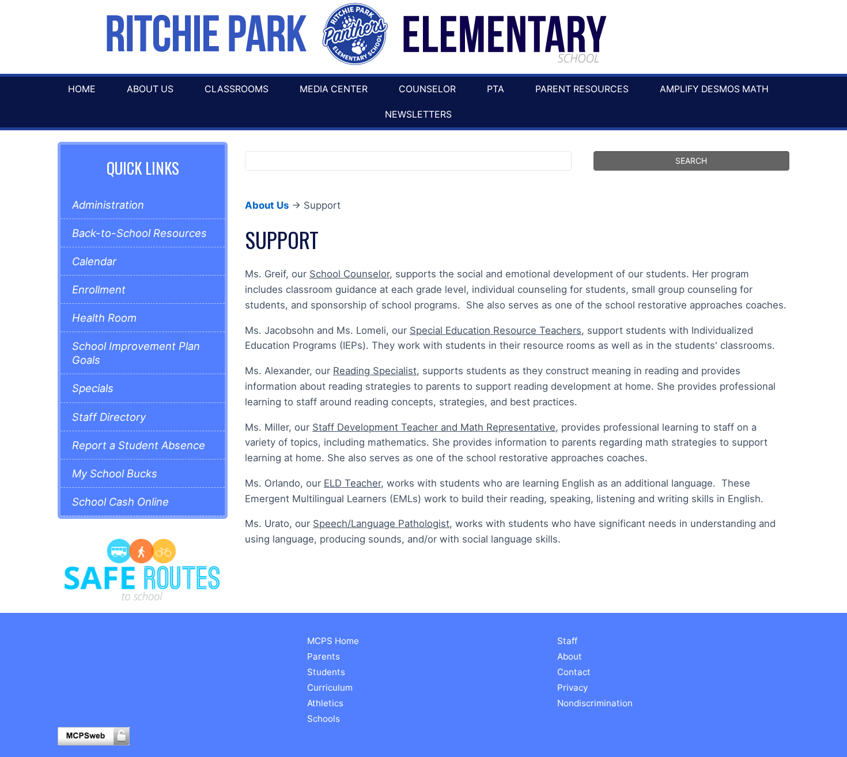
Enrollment (99, 289)
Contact (574, 671)
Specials (93, 388)
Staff (567, 640)
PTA (495, 89)
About (569, 656)
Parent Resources (582, 89)
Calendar (94, 261)
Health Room (104, 317)
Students (326, 671)
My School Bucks (114, 473)
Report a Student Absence (138, 445)
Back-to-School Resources (139, 233)
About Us (150, 89)
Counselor (427, 89)
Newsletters (418, 114)
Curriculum (330, 687)
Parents (323, 656)
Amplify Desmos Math (714, 89)
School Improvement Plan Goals (136, 353)
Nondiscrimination (595, 703)
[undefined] (142, 569)
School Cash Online (120, 501)
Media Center (334, 89)
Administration (108, 204)
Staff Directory (109, 416)
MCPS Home (333, 640)
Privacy (572, 687)
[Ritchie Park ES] (355, 34)
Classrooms (237, 89)
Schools (323, 718)
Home (82, 89)
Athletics (325, 703)
